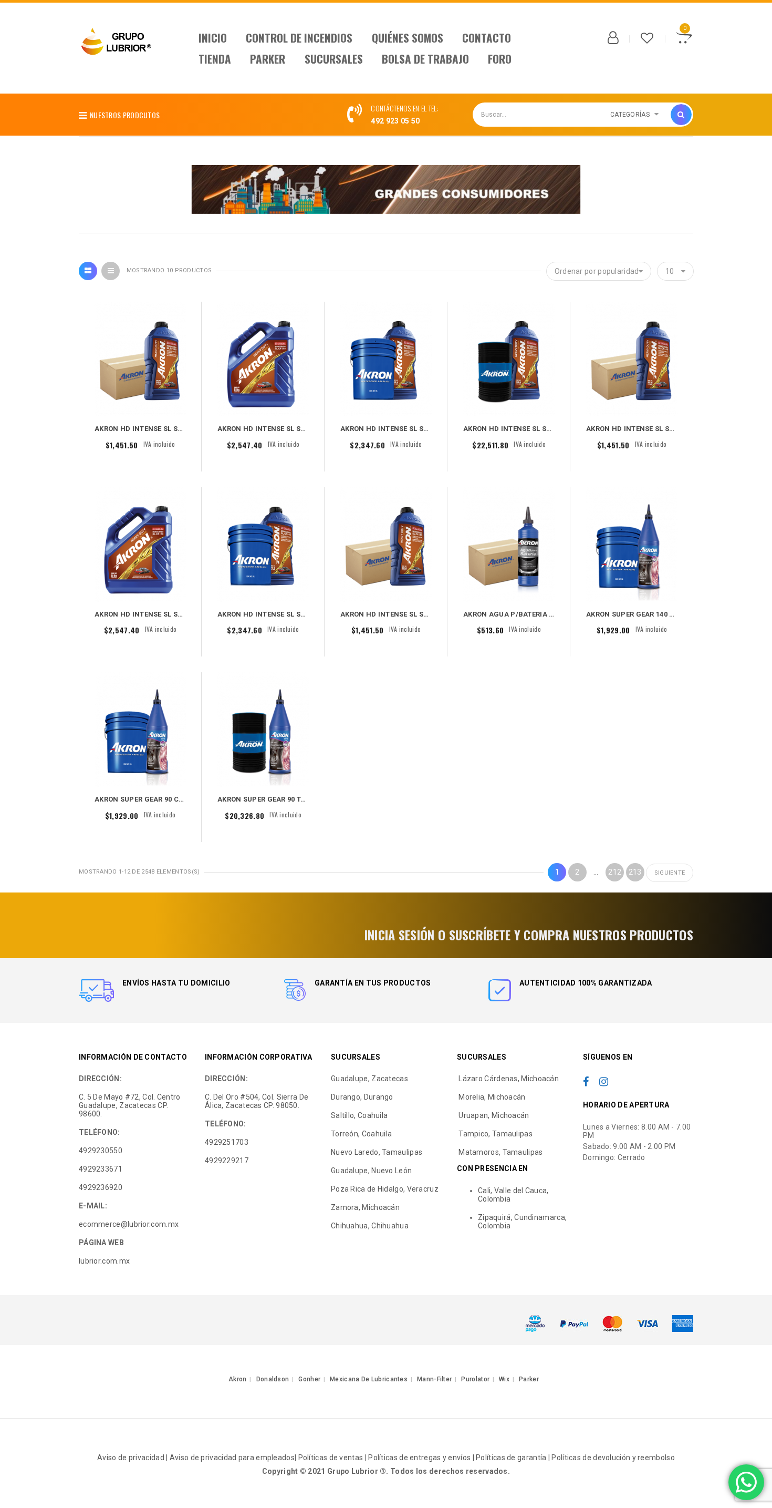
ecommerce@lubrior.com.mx (129, 1224)
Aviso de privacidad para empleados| (233, 1457)
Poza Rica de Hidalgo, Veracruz (385, 1189)
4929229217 (226, 1160)
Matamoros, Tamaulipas (500, 1152)
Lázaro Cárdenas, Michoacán (508, 1078)
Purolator (475, 1379)
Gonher (309, 1379)
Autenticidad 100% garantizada (585, 983)
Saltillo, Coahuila (359, 1115)
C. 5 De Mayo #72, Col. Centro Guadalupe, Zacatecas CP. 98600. (130, 1105)
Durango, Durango (362, 1097)
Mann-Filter (434, 1379)
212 (614, 872)
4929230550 (100, 1150)
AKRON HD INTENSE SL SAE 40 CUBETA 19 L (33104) (426, 429)
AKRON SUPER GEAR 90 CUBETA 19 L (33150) (169, 799)
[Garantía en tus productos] (295, 990)
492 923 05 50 (395, 121)
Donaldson (272, 1379)
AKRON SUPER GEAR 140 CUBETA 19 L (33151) (662, 614)
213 (635, 872)
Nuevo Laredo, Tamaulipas (376, 1152)
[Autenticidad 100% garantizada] (499, 990)
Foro (500, 58)
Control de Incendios (299, 37)
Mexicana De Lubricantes (369, 1379)
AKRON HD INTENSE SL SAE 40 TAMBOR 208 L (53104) (552, 429)
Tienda (215, 58)
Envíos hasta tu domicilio (176, 983)
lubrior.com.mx (104, 1261)
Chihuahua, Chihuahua (370, 1226)
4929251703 (226, 1142)
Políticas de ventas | (333, 1457)
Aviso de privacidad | (133, 1457)
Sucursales (334, 58)
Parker (267, 58)
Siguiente (669, 872)
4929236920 (100, 1187)
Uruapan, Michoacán (493, 1115)
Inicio (213, 37)
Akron (237, 1379)
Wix (504, 1379)
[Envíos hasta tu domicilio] (96, 990)
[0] (684, 39)
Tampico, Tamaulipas (495, 1134)
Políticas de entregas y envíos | (422, 1457)
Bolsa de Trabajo (425, 58)
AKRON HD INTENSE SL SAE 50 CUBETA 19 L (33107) (303, 614)
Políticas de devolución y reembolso (613, 1457)
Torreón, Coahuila (361, 1134)
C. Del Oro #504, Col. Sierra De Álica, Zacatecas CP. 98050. (256, 1101)
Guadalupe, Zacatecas (369, 1078)
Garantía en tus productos (373, 983)
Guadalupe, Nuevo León (371, 1170)
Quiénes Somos (407, 37)
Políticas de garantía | (513, 1457)
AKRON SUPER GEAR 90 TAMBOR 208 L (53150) (294, 799)
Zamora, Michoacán (365, 1207)
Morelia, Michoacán (491, 1097)
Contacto (486, 37)
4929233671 (100, 1169)
